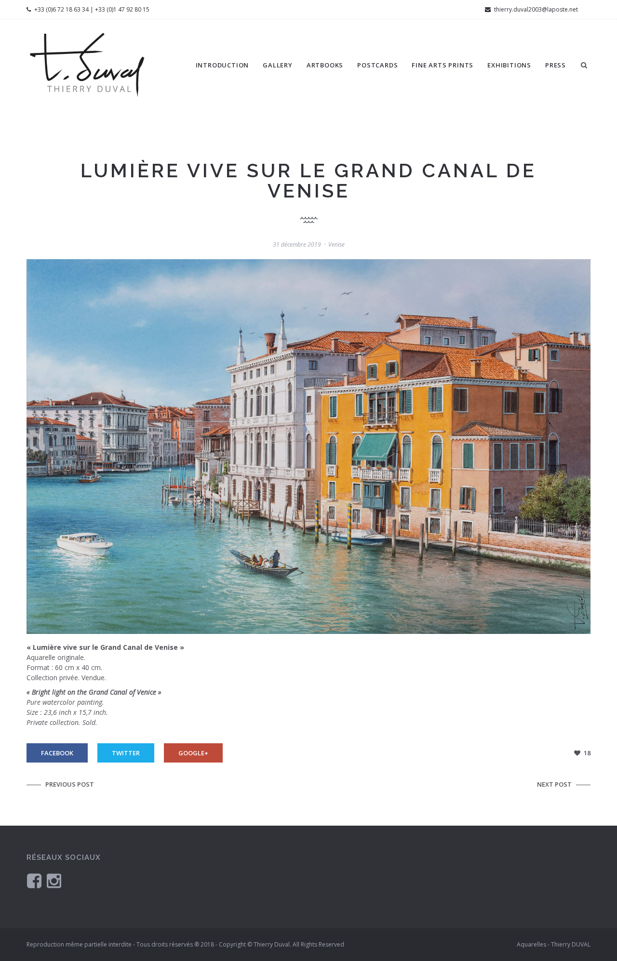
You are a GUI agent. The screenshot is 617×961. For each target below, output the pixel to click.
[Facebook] (34, 880)
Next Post (554, 784)
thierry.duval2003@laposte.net (535, 9)
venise (336, 244)
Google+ (193, 753)
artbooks (325, 65)
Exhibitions (509, 65)
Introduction (222, 65)
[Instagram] (54, 880)
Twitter (126, 753)
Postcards (377, 65)
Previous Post (69, 784)
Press (555, 65)
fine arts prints (442, 65)
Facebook (57, 753)
